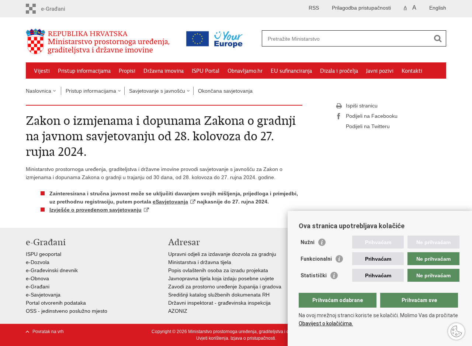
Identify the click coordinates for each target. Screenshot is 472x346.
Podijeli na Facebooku (372, 116)
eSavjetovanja (170, 202)
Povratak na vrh (48, 331)
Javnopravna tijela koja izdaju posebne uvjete (221, 278)
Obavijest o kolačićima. (326, 323)
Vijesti (42, 71)
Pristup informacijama (84, 71)
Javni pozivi (379, 71)
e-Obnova (37, 278)
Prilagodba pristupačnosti (361, 8)
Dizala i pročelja (339, 71)
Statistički (314, 275)
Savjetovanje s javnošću (157, 91)
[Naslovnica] (99, 41)
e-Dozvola (37, 262)
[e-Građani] (57, 9)
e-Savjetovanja (43, 295)
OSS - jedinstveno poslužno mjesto (66, 311)
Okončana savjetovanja (225, 91)
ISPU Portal (205, 71)
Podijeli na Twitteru (368, 126)
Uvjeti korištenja (212, 338)
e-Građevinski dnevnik (52, 270)
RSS (314, 8)
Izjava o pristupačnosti (252, 338)
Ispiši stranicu (362, 106)
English (437, 8)
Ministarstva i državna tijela (199, 262)
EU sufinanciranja (291, 71)
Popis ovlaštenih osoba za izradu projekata (218, 270)
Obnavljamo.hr (245, 71)
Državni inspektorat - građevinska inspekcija (219, 303)
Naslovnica (38, 91)
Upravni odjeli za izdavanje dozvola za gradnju (222, 254)
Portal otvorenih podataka (56, 303)
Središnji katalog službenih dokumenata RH (219, 295)
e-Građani (37, 287)
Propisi (127, 71)
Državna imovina (163, 71)
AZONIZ (177, 311)
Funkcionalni (316, 259)
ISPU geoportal (43, 254)
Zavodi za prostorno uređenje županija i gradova (224, 287)
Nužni (308, 242)
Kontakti (412, 71)
